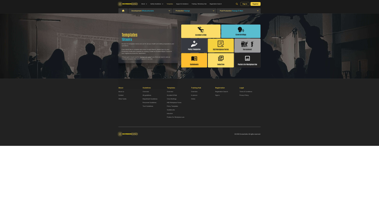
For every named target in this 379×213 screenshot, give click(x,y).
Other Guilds (122, 99)
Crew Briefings (171, 99)
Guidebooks (171, 110)
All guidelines (147, 95)
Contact (120, 95)
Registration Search (216, 4)
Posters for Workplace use (175, 117)
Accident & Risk (172, 95)
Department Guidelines (150, 99)
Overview (146, 91)
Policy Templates (172, 106)
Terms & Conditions (246, 91)
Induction (170, 113)
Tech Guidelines (148, 106)
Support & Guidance (182, 4)
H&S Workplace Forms (174, 102)
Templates (170, 4)
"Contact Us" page (145, 57)
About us (121, 91)
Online (193, 99)
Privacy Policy (244, 95)
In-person (194, 95)
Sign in (217, 95)
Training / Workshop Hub (199, 4)
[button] (144, 4)
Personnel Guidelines (149, 102)
